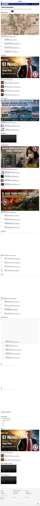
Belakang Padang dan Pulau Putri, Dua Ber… (9, 122)
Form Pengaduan (29, 493)
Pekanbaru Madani (3, 168)
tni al (3, 421)
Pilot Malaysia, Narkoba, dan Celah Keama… (12, 83)
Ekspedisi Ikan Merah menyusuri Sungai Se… (13, 353)
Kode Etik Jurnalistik (17, 490)
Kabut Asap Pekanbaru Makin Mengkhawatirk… (9, 169)
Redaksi (2, 492)
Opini (1, 78)
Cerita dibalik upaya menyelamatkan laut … (12, 130)
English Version (3, 35)
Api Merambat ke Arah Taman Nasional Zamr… (9, 212)
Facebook (3, 497)
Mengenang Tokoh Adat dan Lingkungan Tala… (12, 262)
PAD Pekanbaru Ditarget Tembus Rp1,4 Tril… (12, 184)
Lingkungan (2, 211)
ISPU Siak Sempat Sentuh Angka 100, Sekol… (12, 219)
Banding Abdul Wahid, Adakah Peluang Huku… (12, 460)
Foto (1, 254)
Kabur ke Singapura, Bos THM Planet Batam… (9, 298)
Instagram (28, 497)
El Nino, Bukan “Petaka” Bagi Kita (7, 79)
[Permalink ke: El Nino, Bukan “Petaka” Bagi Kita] (20, 67)
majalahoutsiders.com (6, 418)
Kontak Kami (15, 493)
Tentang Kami (3, 493)
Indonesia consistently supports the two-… (12, 47)
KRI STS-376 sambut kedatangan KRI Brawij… (12, 258)
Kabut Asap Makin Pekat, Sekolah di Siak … (12, 215)
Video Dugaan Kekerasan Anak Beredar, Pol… (12, 313)
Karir (27, 490)
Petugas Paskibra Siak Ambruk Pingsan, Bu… (12, 227)
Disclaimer (27, 492)
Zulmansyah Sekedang (6, 420)
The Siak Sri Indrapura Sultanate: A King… (8, 36)
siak (3, 425)
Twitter (15, 497)
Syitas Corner (6, 125)
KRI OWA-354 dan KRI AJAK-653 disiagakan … (12, 270)
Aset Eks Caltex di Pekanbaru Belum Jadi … (12, 180)
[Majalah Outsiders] (20, 1)
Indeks (2, 490)
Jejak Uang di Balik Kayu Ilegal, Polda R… (11, 309)
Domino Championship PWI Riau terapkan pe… (13, 349)
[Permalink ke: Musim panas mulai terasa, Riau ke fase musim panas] (20, 243)
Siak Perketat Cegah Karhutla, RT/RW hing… (12, 223)
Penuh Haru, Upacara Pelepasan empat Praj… (12, 266)
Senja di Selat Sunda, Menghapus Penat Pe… (12, 126)
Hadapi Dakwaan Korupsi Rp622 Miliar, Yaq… (12, 301)
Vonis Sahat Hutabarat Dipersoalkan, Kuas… (12, 305)
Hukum (2, 274)
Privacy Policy (15, 492)
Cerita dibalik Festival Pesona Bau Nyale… (12, 357)
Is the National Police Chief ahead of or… (11, 51)
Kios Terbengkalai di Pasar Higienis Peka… (12, 176)
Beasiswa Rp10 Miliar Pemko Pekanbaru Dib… (12, 172)
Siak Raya (6, 211)
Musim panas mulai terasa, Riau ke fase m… (8, 255)
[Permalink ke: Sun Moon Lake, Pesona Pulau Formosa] (20, 329)
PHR (3, 423)
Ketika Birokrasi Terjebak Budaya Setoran (11, 94)
